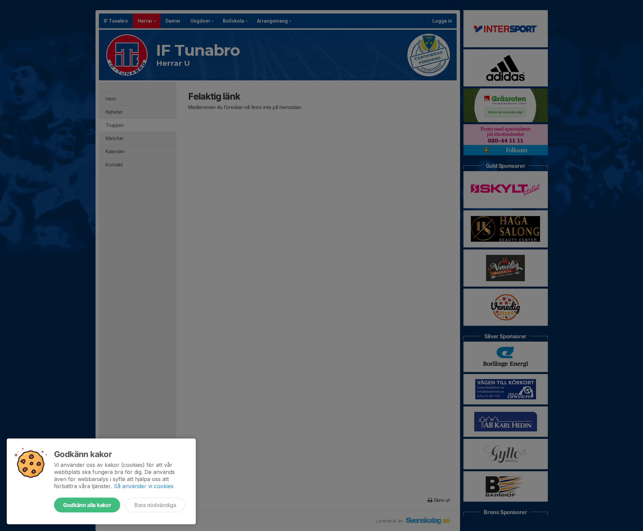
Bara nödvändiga (155, 505)
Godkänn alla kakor (87, 505)
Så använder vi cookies (143, 486)
